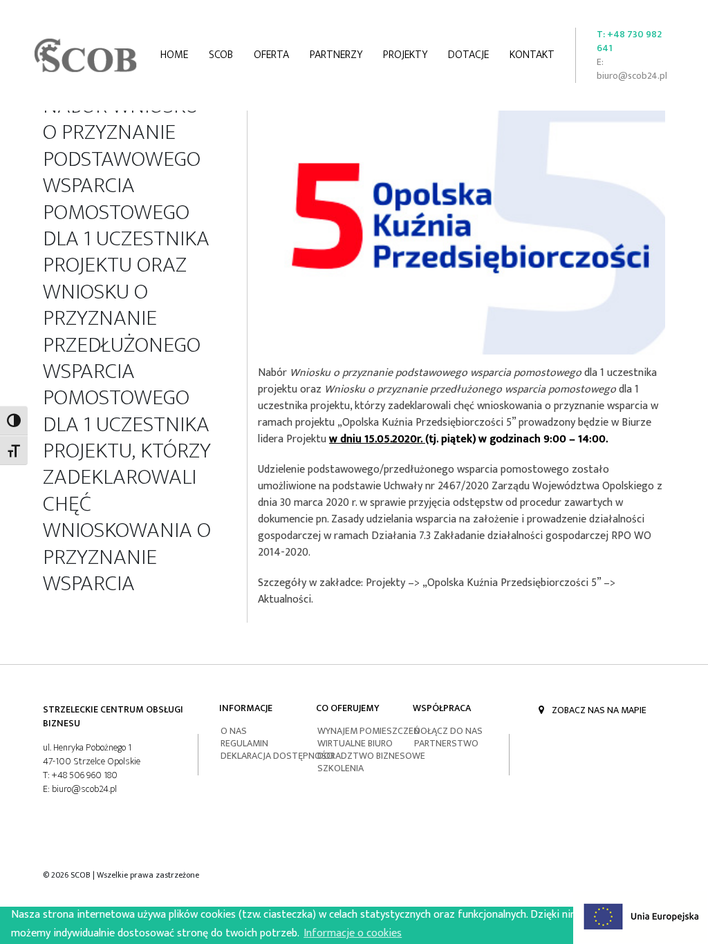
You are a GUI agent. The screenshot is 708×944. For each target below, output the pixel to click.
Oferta (271, 55)
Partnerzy (336, 55)
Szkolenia (340, 768)
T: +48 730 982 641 (629, 41)
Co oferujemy (348, 708)
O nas (234, 731)
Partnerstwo (446, 743)
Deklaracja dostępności (277, 756)
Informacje (245, 708)
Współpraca (442, 708)
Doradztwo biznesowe (371, 756)
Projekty (405, 55)
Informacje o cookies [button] (353, 933)
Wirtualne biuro (355, 743)
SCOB (221, 55)
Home (174, 55)
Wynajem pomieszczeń (368, 731)
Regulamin (244, 743)
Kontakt (532, 55)
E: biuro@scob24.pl (632, 69)
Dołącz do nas (448, 731)
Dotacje (468, 55)
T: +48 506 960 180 (80, 775)
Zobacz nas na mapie (598, 710)
